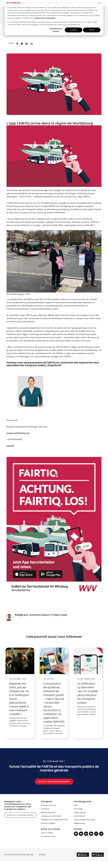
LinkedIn (10, 445)
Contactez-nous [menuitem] (48, 836)
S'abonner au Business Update (20, 815)
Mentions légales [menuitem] (48, 823)
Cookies (42, 854)
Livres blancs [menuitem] (79, 816)
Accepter (73, 30)
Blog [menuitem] (76, 805)
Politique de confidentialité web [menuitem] (54, 819)
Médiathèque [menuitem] (79, 823)
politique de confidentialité (45, 18)
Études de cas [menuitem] (80, 812)
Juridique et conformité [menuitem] (51, 816)
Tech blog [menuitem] (78, 809)
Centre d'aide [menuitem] (47, 833)
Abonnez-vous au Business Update (54, 781)
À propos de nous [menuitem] (48, 805)
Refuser (92, 30)
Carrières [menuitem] (45, 809)
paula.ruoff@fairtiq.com (18, 433)
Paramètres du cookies (56, 30)
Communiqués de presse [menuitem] (84, 819)
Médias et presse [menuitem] (48, 812)
